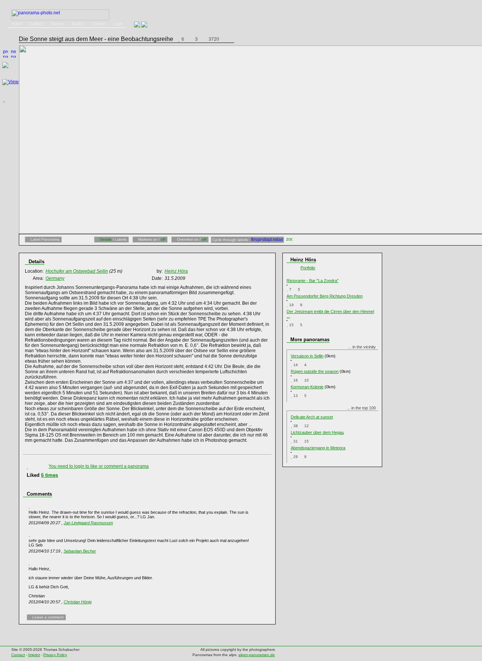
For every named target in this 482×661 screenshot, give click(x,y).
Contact (98, 23)
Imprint (34, 655)
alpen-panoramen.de (256, 655)
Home (16, 23)
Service (57, 23)
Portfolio (307, 268)
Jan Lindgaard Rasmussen (88, 523)
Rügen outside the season (315, 371)
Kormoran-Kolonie (307, 387)
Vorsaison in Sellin (307, 356)
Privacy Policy (55, 655)
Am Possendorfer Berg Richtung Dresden (325, 296)
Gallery (36, 23)
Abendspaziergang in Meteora (318, 448)
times (49, 475)
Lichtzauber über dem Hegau (317, 432)
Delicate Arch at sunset (312, 417)
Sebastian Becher (80, 551)
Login (118, 23)
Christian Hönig (78, 602)
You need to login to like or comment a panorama (99, 466)
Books (78, 23)
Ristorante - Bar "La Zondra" (313, 280)
